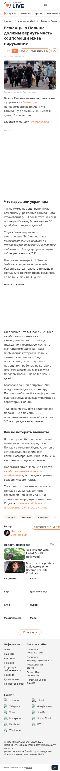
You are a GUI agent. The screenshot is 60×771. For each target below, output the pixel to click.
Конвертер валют (14, 683)
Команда (9, 674)
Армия (38, 13)
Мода (33, 617)
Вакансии (9, 653)
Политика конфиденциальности (39, 658)
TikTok (41, 700)
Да (55, 767)
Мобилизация (12, 617)
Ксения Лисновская (19, 533)
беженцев (30, 102)
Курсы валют (11, 679)
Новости (25, 13)
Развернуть (30, 632)
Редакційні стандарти (33, 674)
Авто (33, 578)
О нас (7, 649)
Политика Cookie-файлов (37, 681)
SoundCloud (44, 718)
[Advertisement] (30, 163)
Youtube (14, 700)
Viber (12, 712)
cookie (29, 767)
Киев (7, 604)
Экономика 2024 (26, 20)
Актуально (10, 578)
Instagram (15, 718)
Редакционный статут (35, 666)
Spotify (41, 712)
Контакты (9, 658)
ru (45, 5)
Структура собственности (12, 669)
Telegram (14, 706)
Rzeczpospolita (39, 122)
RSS (39, 724)
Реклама (9, 662)
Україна (11, 13)
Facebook (14, 724)
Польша (11, 516)
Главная (8, 20)
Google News (44, 706)
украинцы (43, 516)
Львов (34, 604)
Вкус (7, 591)
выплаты (26, 516)
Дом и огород (38, 591)
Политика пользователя (35, 651)
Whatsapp (15, 730)
